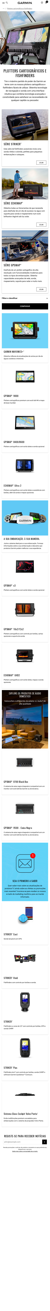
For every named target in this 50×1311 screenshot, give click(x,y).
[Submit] (44, 1142)
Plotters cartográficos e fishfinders (19, 8)
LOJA (41, 163)
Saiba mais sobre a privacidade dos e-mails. (25, 1151)
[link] (25, 38)
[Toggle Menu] (1, 2)
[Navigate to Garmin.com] (25, 3)
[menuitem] (7, 3)
